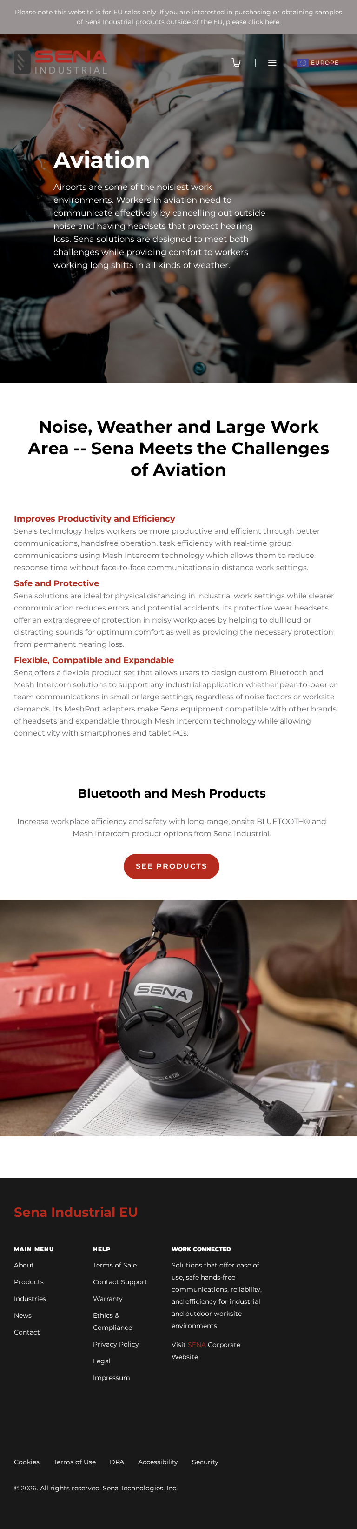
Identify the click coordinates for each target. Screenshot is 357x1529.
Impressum (111, 1378)
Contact (27, 1332)
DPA (117, 1462)
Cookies (27, 1462)
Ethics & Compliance (112, 1321)
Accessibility (158, 1462)
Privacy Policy (116, 1344)
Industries (30, 1298)
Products (29, 1282)
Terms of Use (74, 1462)
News (23, 1315)
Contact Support (120, 1282)
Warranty (108, 1298)
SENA (197, 1345)
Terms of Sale (115, 1265)
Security (205, 1462)
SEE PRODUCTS (171, 866)
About (24, 1265)
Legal (102, 1361)
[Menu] (266, 62)
